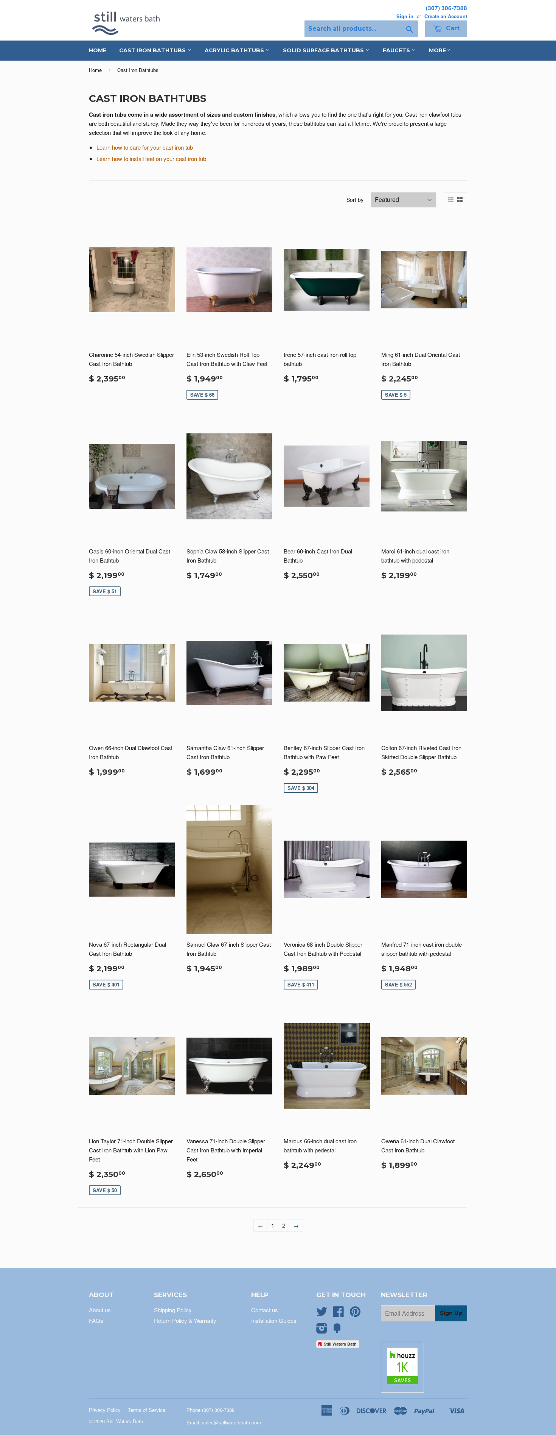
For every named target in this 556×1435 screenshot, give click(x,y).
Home (97, 50)
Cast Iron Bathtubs (153, 50)
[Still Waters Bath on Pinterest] (355, 1314)
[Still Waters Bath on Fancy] (337, 1330)
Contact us (264, 1310)
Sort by (354, 199)
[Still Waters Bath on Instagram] (322, 1330)
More (437, 50)
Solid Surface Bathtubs (324, 50)
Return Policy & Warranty (185, 1320)
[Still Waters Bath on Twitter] (322, 1314)
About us (100, 1310)
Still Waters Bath (124, 1421)
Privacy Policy (105, 1409)
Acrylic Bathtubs (235, 50)
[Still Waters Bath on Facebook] (338, 1314)
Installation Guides (274, 1320)
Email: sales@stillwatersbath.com (223, 1422)
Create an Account (445, 16)
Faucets (397, 50)
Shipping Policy (173, 1310)
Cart (452, 28)
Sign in (404, 16)
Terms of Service (146, 1409)
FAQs (96, 1320)
